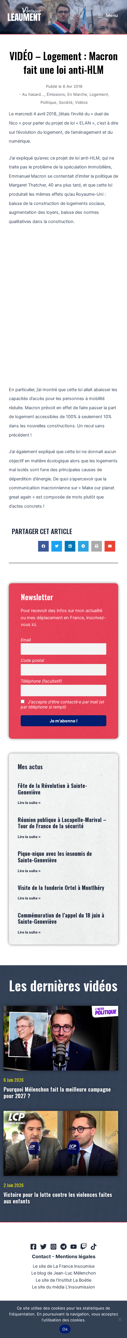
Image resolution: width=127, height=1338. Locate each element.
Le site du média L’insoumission (63, 1287)
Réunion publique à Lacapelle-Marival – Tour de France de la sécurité (62, 823)
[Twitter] (43, 1246)
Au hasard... (33, 94)
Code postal (32, 660)
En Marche (77, 94)
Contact (41, 1256)
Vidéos (81, 102)
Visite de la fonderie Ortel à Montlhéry (61, 887)
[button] (43, 546)
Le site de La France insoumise (64, 1266)
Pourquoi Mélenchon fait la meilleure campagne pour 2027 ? (57, 1092)
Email (26, 639)
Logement (98, 94)
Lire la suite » (29, 802)
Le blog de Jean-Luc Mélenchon (63, 1273)
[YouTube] (73, 1246)
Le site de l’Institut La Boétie (63, 1280)
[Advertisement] (63, 301)
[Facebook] (33, 1246)
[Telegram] (63, 1246)
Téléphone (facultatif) (41, 681)
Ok (65, 1329)
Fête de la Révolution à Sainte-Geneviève (52, 789)
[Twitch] (83, 1246)
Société (66, 102)
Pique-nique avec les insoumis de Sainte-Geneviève (55, 857)
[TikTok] (93, 1246)
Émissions (56, 94)
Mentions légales (75, 1256)
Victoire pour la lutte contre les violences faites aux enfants (58, 1198)
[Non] (120, 1319)
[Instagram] (53, 1246)
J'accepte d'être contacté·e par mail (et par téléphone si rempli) (62, 704)
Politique (48, 102)
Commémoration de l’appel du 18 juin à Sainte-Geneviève (61, 918)
